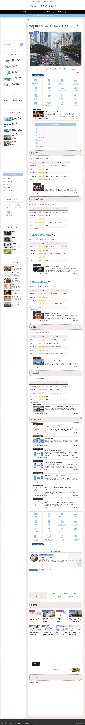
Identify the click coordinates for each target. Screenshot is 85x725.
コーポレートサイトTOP (37, 75)
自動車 (33, 153)
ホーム (3, 723)
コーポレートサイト (34, 569)
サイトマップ (33, 723)
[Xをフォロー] (42, 565)
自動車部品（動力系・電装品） (42, 235)
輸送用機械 (35, 373)
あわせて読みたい (41, 146)
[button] (21, 44)
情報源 (15, 723)
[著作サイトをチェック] (40, 565)
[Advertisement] (55, 581)
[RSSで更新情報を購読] (47, 565)
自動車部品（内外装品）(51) (43, 137)
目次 (55, 124)
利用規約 (27, 723)
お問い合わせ (20, 723)
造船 (32, 327)
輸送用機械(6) (41, 143)
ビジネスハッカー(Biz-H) (46, 557)
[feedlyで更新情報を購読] (45, 565)
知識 (11, 723)
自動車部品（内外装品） (40, 282)
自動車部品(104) (41, 131)
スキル (7, 723)
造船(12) (40, 140)
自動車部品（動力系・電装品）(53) (44, 134)
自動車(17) (40, 129)
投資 (41, 569)
